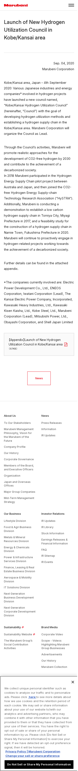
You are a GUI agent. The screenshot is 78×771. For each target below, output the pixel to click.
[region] (39, 723)
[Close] (73, 682)
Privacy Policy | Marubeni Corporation (32, 751)
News (39, 378)
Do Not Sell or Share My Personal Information (39, 764)
